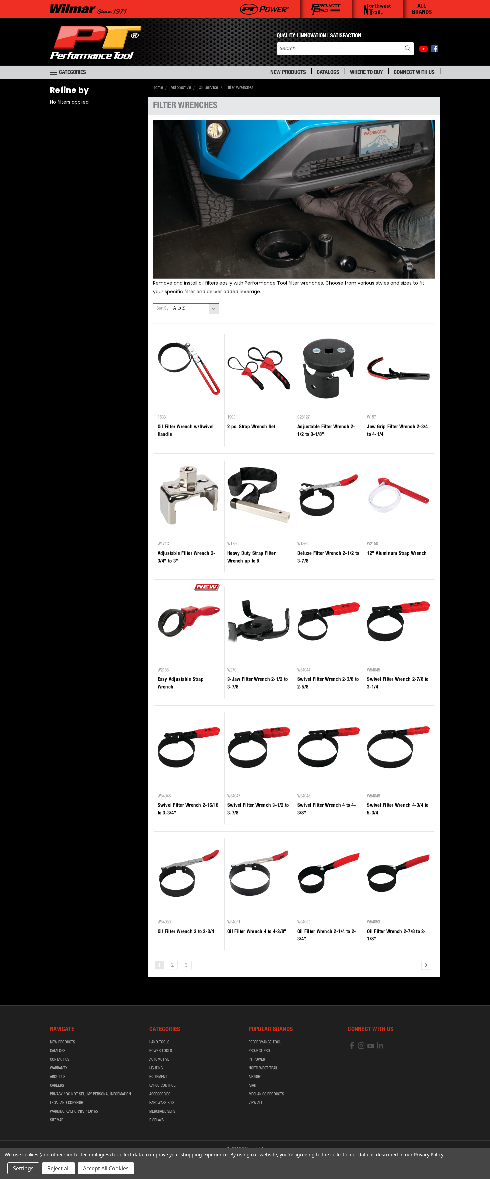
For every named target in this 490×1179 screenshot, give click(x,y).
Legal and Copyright (67, 1103)
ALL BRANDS (422, 10)
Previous (472, 1158)
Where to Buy (366, 73)
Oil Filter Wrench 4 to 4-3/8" (256, 931)
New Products (288, 73)
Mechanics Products (266, 1094)
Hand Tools (159, 1042)
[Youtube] (423, 49)
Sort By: (163, 309)
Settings (23, 1168)
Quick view (189, 393)
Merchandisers (162, 1112)
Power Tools (160, 1051)
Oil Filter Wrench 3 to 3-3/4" (187, 931)
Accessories (159, 1094)
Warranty (58, 1068)
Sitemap (56, 1120)
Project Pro (259, 1051)
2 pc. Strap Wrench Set (251, 427)
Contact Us (59, 1060)
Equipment (158, 1077)
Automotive (159, 1060)
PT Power (257, 1060)
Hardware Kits (161, 1103)
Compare (187, 406)
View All (256, 1103)
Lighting (156, 1068)
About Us (57, 1077)
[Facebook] (434, 48)
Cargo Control (162, 1086)
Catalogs (328, 73)
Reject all (58, 1168)
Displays (156, 1120)
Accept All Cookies (106, 1168)
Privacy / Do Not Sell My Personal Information (90, 1094)
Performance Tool (265, 1042)
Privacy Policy (428, 1154)
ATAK (252, 1086)
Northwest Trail (263, 1068)
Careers (57, 1086)
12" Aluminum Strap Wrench (397, 553)
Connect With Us (414, 73)
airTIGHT (255, 1077)
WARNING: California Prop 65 (74, 1112)
